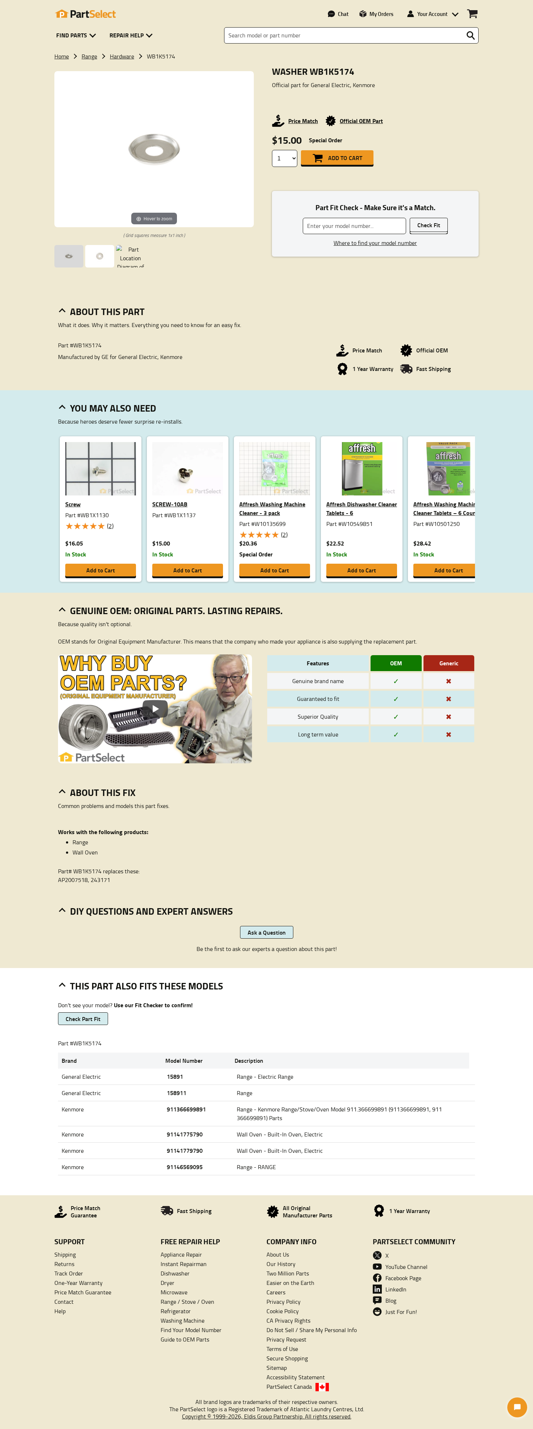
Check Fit (428, 225)
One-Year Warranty (78, 1283)
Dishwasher (175, 1273)
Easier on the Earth (290, 1283)
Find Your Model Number (191, 1330)
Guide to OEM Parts (185, 1339)
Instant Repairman (184, 1264)
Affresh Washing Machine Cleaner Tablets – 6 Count (446, 508)
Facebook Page (403, 1278)
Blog (390, 1301)
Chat (343, 14)
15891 (175, 1076)
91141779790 (185, 1150)
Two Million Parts (287, 1273)
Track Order (68, 1273)
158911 (176, 1093)
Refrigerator (176, 1311)
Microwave (174, 1292)
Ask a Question (267, 932)
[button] (77, 35)
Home (61, 56)
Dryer (167, 1283)
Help (60, 1311)
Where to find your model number (375, 243)
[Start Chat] (517, 1407)
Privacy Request (286, 1339)
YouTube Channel (406, 1267)
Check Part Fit (83, 1018)
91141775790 (185, 1134)
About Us (277, 1254)
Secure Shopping (287, 1358)
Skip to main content (266, 45)
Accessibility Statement (295, 1377)
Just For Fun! (401, 1312)
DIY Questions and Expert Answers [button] (151, 911)
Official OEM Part (361, 121)
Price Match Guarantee (82, 1292)
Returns (64, 1264)
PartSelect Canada (289, 1386)
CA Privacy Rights (288, 1320)
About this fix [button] (103, 792)
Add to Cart (345, 158)
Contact (64, 1302)
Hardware (122, 56)
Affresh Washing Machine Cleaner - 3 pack (272, 508)
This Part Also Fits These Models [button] (146, 986)
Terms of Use (282, 1349)
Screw (72, 504)
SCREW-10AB (169, 504)
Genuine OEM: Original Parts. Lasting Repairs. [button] (176, 610)
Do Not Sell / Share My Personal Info (311, 1330)
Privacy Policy (283, 1302)
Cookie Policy (282, 1311)
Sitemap (276, 1368)
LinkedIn (395, 1289)
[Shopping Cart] (472, 13)
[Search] (470, 35)
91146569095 (185, 1167)
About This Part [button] (107, 311)
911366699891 (186, 1109)
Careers (275, 1292)
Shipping (65, 1254)
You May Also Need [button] (113, 408)
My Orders (381, 14)
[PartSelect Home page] (85, 14)
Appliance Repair (181, 1254)
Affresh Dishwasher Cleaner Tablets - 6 (361, 508)
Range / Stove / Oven (187, 1302)
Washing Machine (182, 1320)
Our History (281, 1264)
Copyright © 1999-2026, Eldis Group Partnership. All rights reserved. (266, 1416)
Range (89, 56)
